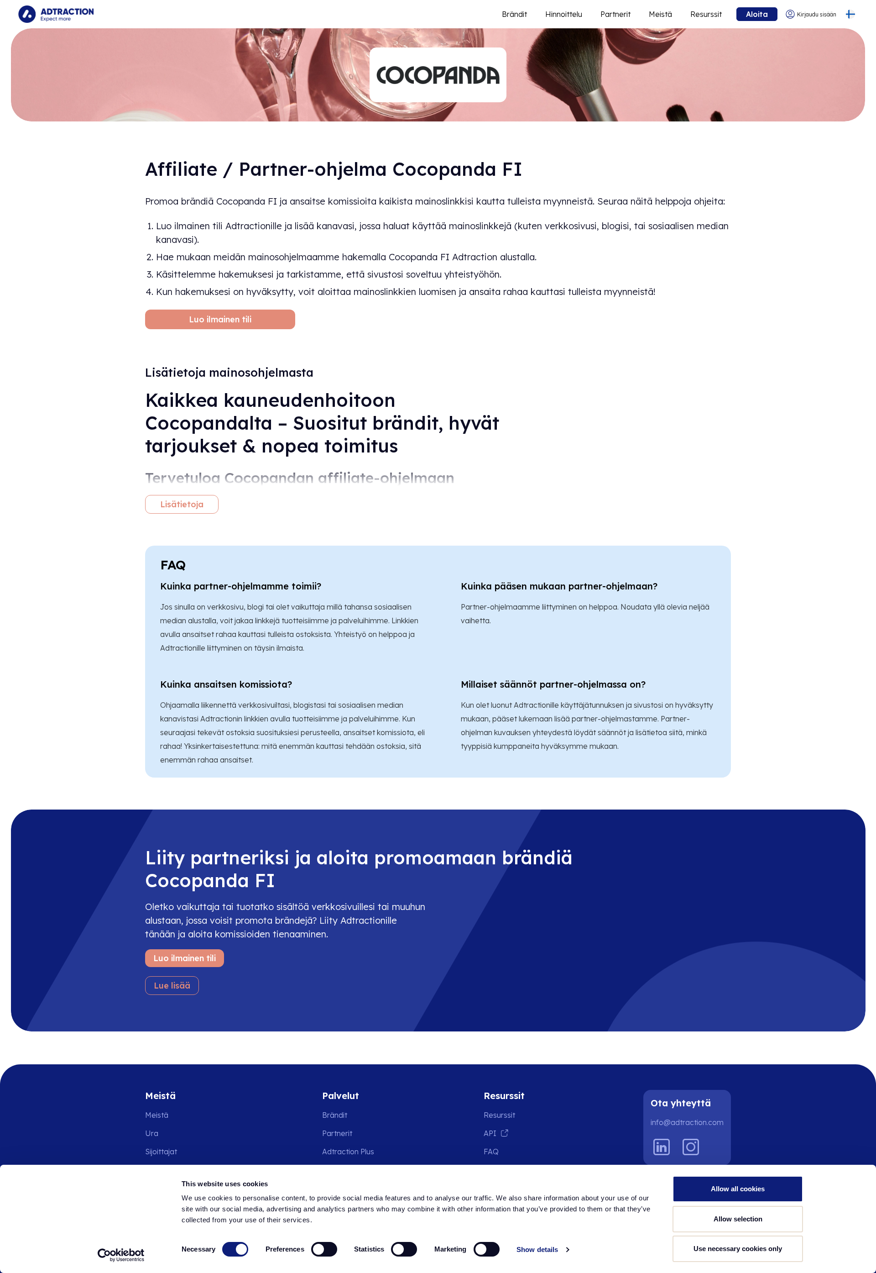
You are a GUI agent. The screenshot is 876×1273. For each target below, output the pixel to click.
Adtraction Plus (348, 1151)
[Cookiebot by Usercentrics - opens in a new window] (121, 1255)
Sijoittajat (161, 1151)
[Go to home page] (56, 14)
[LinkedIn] (662, 1147)
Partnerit (615, 14)
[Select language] (850, 14)
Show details (537, 1249)
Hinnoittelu (563, 14)
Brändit (514, 14)
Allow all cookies (738, 1189)
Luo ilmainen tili (220, 319)
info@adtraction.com (687, 1122)
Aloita (757, 14)
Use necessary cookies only (738, 1248)
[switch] (324, 1249)
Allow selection (738, 1219)
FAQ (491, 1151)
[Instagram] (691, 1147)
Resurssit (706, 14)
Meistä (660, 14)
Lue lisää (172, 985)
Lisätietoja (181, 504)
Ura (151, 1133)
